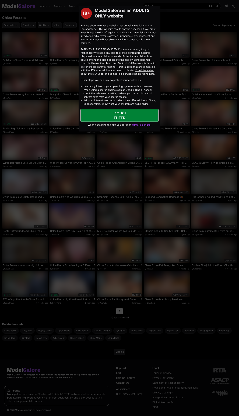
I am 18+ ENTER (119, 115)
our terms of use (141, 124)
